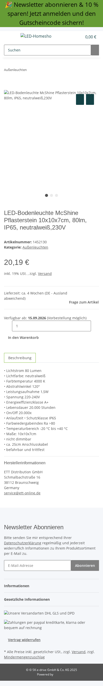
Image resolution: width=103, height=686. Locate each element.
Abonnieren (85, 565)
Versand (45, 273)
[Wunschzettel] (78, 37)
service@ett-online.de (22, 493)
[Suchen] (95, 50)
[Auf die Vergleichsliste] (80, 99)
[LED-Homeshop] (36, 36)
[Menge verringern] (8, 326)
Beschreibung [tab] (20, 357)
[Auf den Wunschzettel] (90, 99)
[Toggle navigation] (10, 37)
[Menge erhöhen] (95, 326)
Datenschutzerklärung (22, 543)
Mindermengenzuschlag (24, 657)
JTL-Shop (60, 674)
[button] (73, 37)
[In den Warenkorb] (8, 87)
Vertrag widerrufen (24, 639)
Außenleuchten (35, 247)
